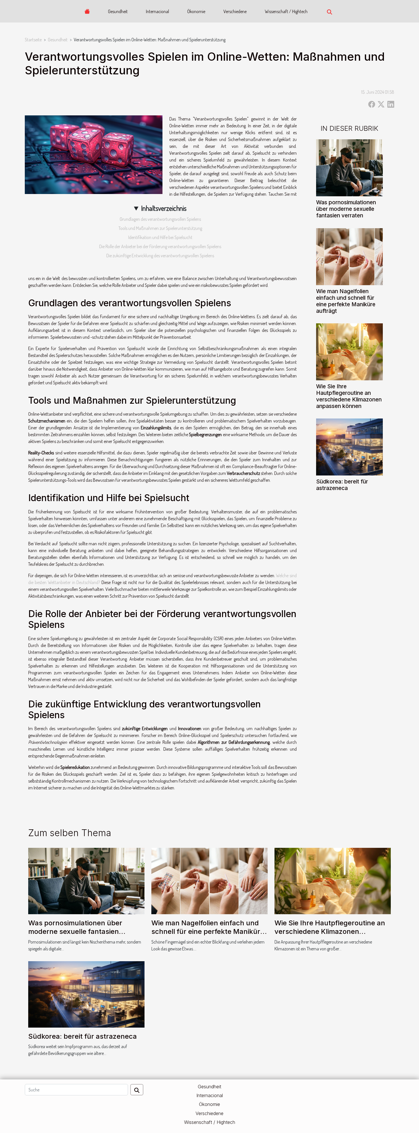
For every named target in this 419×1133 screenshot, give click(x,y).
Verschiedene (235, 11)
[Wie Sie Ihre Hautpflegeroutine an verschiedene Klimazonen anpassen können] (349, 351)
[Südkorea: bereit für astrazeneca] (349, 446)
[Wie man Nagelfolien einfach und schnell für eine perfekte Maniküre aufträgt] (349, 256)
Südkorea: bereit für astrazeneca (342, 484)
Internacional (157, 11)
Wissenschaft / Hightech (286, 11)
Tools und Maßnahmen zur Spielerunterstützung (160, 228)
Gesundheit (118, 11)
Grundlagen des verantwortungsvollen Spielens (160, 219)
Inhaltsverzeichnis (163, 208)
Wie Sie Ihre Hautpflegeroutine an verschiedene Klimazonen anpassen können (349, 396)
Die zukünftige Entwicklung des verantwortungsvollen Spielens (160, 255)
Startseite (33, 39)
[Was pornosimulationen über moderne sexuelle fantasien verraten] (349, 167)
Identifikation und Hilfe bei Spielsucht (160, 237)
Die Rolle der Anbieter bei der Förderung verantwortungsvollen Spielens (160, 246)
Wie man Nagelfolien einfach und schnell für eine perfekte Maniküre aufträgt (345, 301)
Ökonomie (196, 11)
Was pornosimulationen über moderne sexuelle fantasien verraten (346, 209)
